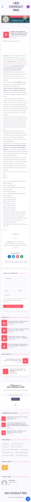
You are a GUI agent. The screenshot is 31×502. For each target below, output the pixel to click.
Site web (5, 178)
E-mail (5, 176)
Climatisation (6, 443)
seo (15, 237)
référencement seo (19, 241)
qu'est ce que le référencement (10, 449)
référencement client (8, 452)
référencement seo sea (10, 243)
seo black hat (16, 245)
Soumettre (15, 399)
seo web (15, 247)
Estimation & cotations (17, 443)
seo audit (10, 245)
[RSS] (15, 404)
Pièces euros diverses (16, 446)
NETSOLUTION (19, 497)
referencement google (8, 455)
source (5, 229)
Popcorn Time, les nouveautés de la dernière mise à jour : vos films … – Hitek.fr (18, 330)
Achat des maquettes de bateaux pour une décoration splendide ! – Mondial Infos (18, 345)
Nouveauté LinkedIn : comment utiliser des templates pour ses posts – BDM (18, 322)
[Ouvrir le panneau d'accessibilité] (28, 499)
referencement (24, 449)
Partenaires (6, 446)
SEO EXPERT (12, 480)
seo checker (24, 245)
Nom (4, 174)
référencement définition (22, 452)
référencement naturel (21, 455)
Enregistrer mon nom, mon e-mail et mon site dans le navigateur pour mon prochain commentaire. (15, 300)
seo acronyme (20, 243)
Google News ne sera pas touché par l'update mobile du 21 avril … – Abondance (18, 337)
